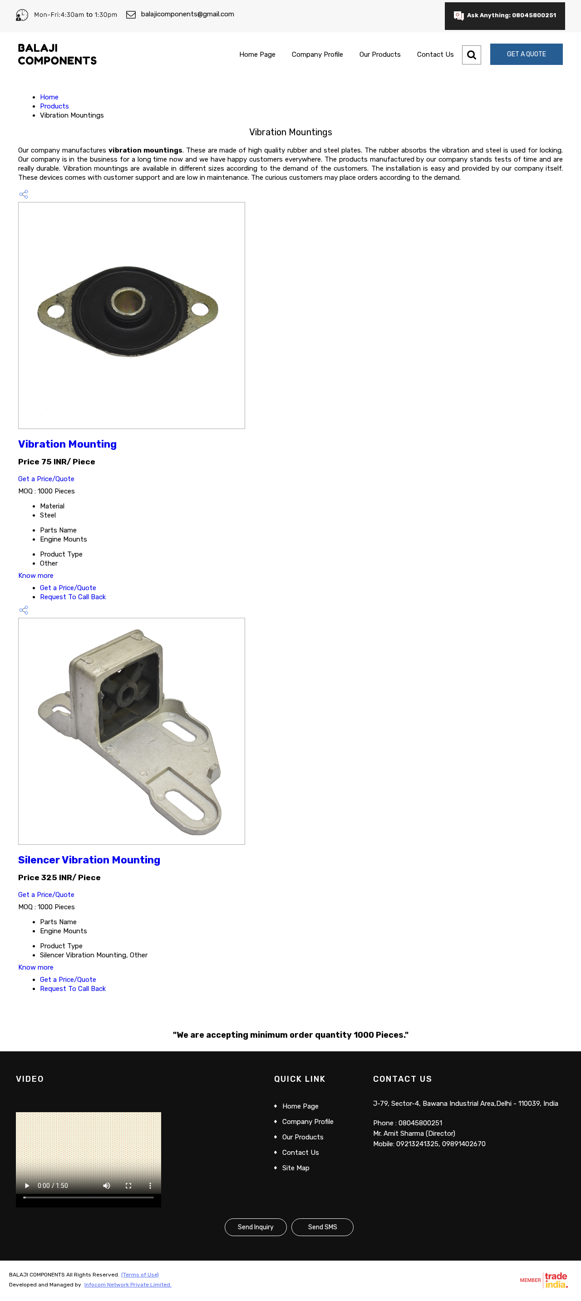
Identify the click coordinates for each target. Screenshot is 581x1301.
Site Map (296, 1168)
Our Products (380, 54)
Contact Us (435, 54)
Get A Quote (526, 54)
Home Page (257, 54)
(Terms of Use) (140, 1274)
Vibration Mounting (67, 444)
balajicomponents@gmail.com (187, 14)
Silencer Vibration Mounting (89, 860)
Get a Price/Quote (46, 479)
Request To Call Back (73, 597)
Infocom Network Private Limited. (128, 1284)
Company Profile (317, 54)
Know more (36, 576)
